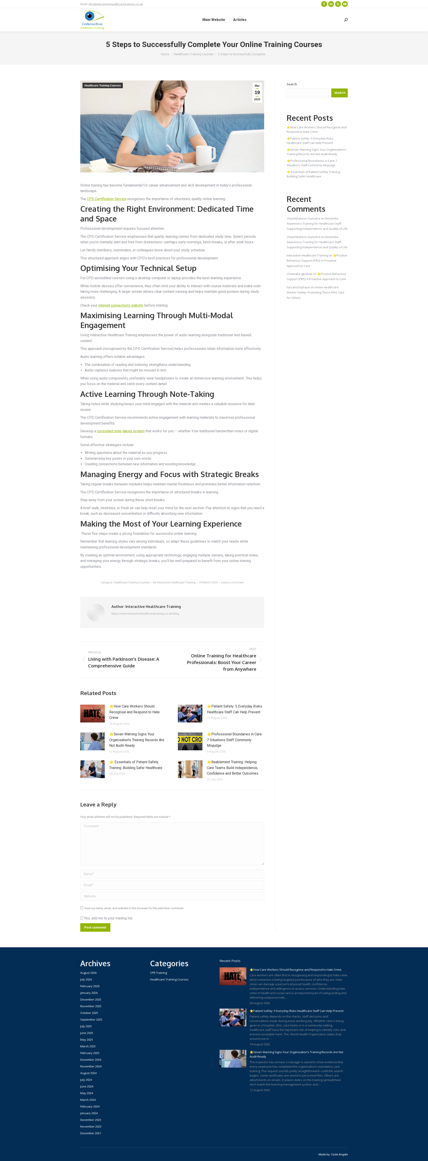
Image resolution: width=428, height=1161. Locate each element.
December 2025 (90, 999)
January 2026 (89, 993)
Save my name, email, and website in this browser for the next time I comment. (134, 908)
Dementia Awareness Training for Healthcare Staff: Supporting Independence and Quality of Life (317, 223)
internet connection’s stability (121, 305)
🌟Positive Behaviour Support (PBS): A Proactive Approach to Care (317, 260)
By (174, 582)
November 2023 (90, 1126)
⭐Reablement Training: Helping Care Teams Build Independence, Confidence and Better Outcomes (232, 767)
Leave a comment (232, 582)
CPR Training (158, 973)
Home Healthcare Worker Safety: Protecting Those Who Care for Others (315, 292)
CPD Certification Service (106, 199)
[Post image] (92, 713)
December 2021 (90, 1133)
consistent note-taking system (121, 431)
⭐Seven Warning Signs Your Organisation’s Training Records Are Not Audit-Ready (136, 740)
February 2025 (89, 1053)
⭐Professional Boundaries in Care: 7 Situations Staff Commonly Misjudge (234, 740)
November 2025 (90, 1006)
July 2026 (86, 979)
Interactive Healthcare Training (307, 255)
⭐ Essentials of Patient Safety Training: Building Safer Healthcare (135, 765)
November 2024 (90, 1066)
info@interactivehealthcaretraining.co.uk (115, 4)
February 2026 (89, 986)
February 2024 (89, 1106)
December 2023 (90, 1120)
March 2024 (88, 1100)
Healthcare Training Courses (102, 85)
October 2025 (89, 1013)
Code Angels (339, 1154)
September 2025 (91, 1019)
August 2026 (88, 973)
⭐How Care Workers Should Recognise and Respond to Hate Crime (134, 712)
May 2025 (86, 1040)
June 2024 (86, 1086)
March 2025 (88, 1046)
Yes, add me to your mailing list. (108, 918)
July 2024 (86, 1080)
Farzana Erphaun (298, 287)
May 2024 (86, 1093)
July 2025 (86, 1026)
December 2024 (90, 1060)
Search (292, 84)
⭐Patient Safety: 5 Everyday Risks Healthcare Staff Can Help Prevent (234, 709)
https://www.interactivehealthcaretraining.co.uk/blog (145, 613)
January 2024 (89, 1113)
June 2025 (86, 1033)
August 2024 (88, 1073)
